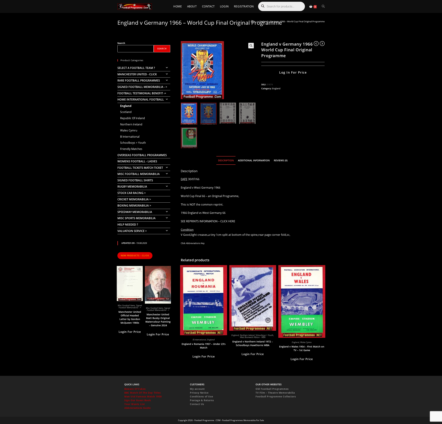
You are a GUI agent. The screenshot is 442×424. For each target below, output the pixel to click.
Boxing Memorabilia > (134, 205)
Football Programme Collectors (276, 396)
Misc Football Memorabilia (138, 174)
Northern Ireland (247, 335)
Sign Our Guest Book (137, 400)
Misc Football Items (126, 305)
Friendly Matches (131, 149)
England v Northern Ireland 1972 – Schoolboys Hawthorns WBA (252, 343)
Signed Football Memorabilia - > (142, 87)
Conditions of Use (201, 396)
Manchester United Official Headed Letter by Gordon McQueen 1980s (129, 317)
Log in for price (293, 72)
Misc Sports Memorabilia (136, 218)
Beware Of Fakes (135, 388)
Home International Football (140, 99)
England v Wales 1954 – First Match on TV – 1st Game (301, 348)
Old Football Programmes (272, 388)
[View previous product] (316, 43)
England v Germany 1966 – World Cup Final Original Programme (292, 21)
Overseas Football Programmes (142, 155)
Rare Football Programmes (138, 80)
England (276, 88)
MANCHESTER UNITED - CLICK (137, 74)
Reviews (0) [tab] (280, 160)
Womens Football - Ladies (137, 161)
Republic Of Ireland (132, 118)
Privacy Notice (199, 392)
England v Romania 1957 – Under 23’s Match (203, 345)
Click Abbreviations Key (193, 243)
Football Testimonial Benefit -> (141, 93)
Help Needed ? (127, 224)
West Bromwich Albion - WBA (252, 337)
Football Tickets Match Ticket (140, 168)
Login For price (204, 356)
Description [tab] (226, 160)
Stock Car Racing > (131, 193)
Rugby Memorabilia (132, 186)
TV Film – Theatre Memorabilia (275, 392)
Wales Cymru (306, 342)
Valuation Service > (132, 231)
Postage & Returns (202, 400)
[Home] (252, 21)
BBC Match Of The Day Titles (142, 392)
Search (121, 43)
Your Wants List (134, 404)
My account (197, 388)
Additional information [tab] (254, 160)
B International (199, 339)
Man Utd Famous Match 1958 (143, 396)
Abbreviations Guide (137, 407)
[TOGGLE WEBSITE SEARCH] (323, 6)
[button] (251, 45)
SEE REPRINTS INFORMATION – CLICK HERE (208, 221)
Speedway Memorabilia (134, 212)
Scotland (126, 112)
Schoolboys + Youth (264, 335)
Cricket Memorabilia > (134, 199)
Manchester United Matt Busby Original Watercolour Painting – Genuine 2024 (158, 320)
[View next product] (322, 43)
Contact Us (197, 404)
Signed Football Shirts (135, 180)
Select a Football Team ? (136, 68)
